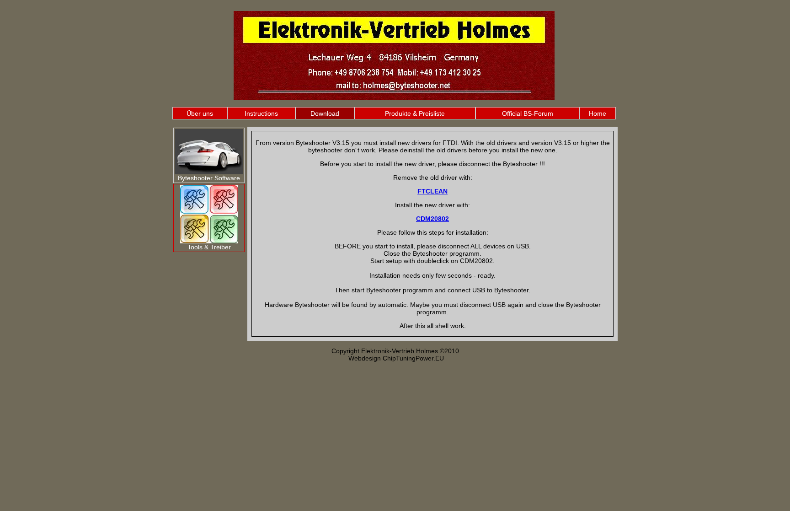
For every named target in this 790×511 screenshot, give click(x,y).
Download (324, 113)
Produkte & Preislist (413, 113)
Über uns (200, 113)
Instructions (261, 113)
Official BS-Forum (527, 113)
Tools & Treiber (209, 247)
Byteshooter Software (209, 178)
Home (597, 113)
